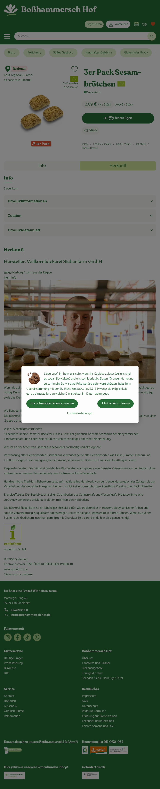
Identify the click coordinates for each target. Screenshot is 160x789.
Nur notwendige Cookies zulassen (52, 403)
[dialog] (80, 394)
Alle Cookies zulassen (115, 403)
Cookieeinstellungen (80, 413)
